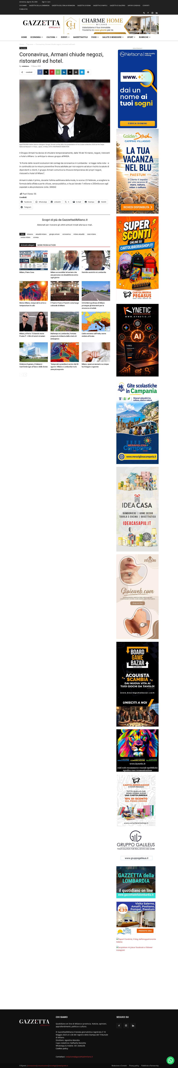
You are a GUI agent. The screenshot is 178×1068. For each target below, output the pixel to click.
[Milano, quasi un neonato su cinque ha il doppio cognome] (96, 352)
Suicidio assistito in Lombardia (94, 272)
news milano (91, 234)
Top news (29, 44)
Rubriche (143, 37)
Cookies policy (62, 1048)
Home (24, 37)
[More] (88, 72)
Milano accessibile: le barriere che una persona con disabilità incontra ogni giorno (64, 275)
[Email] (70, 72)
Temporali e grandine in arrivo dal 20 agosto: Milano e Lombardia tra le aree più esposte (64, 366)
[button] (144, 13)
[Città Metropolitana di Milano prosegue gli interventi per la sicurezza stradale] (96, 291)
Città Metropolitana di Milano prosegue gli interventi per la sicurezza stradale (93, 305)
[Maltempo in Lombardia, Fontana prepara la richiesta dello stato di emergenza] (65, 321)
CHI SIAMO (23, 5)
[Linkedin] (157, 13)
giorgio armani (54, 234)
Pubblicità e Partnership (150, 1065)
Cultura (51, 37)
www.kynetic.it (63, 1065)
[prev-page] (21, 374)
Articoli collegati (27, 245)
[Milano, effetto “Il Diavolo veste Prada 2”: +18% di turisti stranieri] (33, 321)
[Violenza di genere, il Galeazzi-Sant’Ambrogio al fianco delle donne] (33, 352)
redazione (25, 66)
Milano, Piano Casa (26, 272)
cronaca (36, 237)
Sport (130, 37)
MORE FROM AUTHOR (47, 245)
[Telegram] (82, 72)
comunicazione (42, 1065)
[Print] (76, 72)
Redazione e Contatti (119, 1065)
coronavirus (66, 234)
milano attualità (78, 234)
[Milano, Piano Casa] (33, 260)
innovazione (32, 1065)
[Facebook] (148, 13)
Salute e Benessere (111, 37)
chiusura (30, 234)
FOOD (94, 37)
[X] (46, 72)
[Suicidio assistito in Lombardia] (96, 260)
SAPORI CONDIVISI (134, 5)
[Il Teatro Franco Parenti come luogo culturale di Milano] (65, 291)
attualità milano (41, 234)
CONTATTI (146, 5)
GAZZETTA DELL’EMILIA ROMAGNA (63, 5)
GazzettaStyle (80, 37)
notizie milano (25, 237)
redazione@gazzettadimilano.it (79, 1056)
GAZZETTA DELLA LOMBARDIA (39, 5)
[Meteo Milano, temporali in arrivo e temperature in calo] (33, 291)
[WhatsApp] (58, 72)
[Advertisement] (137, 982)
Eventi (64, 37)
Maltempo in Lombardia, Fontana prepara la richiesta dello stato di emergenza (63, 336)
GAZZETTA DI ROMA (84, 5)
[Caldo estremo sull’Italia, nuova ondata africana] (96, 321)
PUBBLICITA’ (23, 9)
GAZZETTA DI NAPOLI (100, 5)
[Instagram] (152, 13)
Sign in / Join (46, 2)
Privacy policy (134, 1065)
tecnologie (53, 1065)
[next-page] (25, 374)
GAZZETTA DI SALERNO (117, 5)
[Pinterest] (52, 72)
